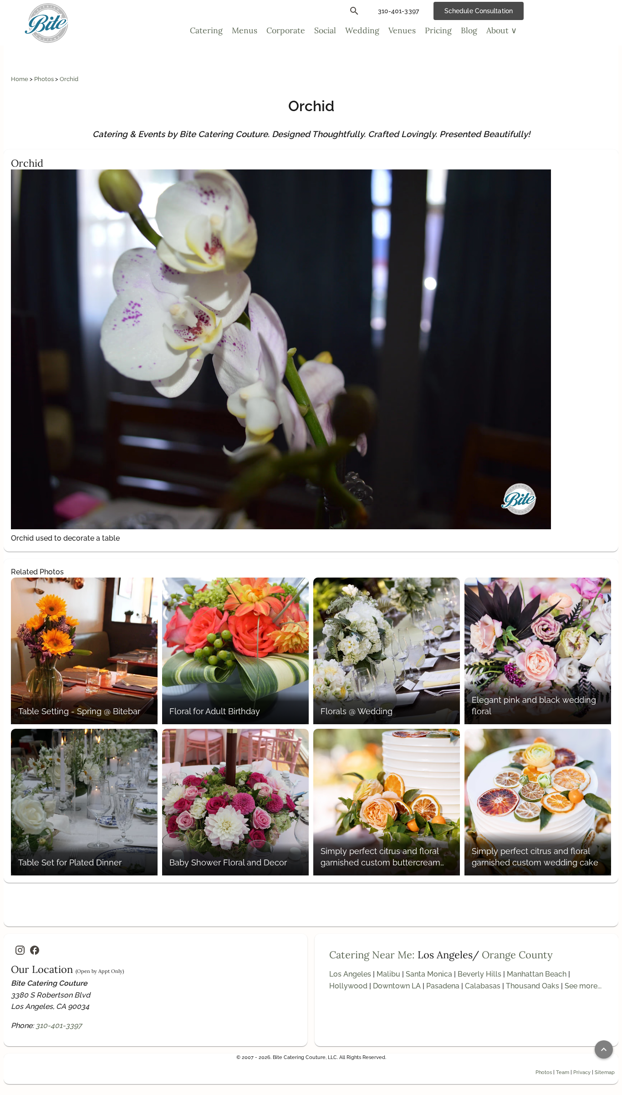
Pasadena (442, 986)
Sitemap (605, 1072)
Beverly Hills (479, 974)
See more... (583, 986)
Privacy (582, 1072)
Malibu (388, 974)
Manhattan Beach (536, 974)
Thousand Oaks (532, 986)
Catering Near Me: (372, 954)
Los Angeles (350, 974)
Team (562, 1072)
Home (20, 79)
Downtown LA (397, 986)
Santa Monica (429, 974)
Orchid (69, 79)
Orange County (517, 954)
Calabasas (482, 986)
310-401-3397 (59, 1025)
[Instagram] (20, 950)
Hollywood (348, 986)
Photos (44, 79)
